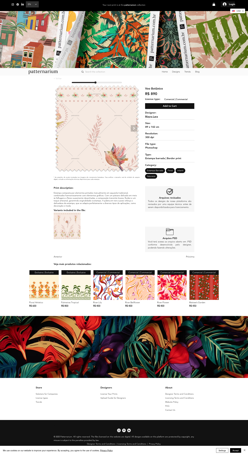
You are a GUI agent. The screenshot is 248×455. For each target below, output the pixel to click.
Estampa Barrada (155, 170)
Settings (222, 450)
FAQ (167, 406)
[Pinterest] (17, 4)
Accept (235, 450)
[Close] (244, 450)
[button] (213, 4)
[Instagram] (12, 4)
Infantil (180, 170)
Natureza (151, 176)
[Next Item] (134, 128)
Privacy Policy (106, 450)
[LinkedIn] (22, 4)
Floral (170, 170)
